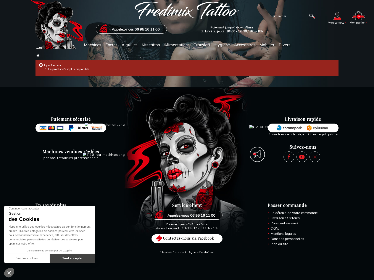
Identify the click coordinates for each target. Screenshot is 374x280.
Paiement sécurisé (284, 223)
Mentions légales (283, 234)
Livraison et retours (285, 218)
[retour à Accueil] (37, 55)
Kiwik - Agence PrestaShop (197, 252)
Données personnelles (287, 239)
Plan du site (279, 244)
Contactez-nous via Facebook (188, 238)
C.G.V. (274, 228)
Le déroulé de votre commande (294, 213)
